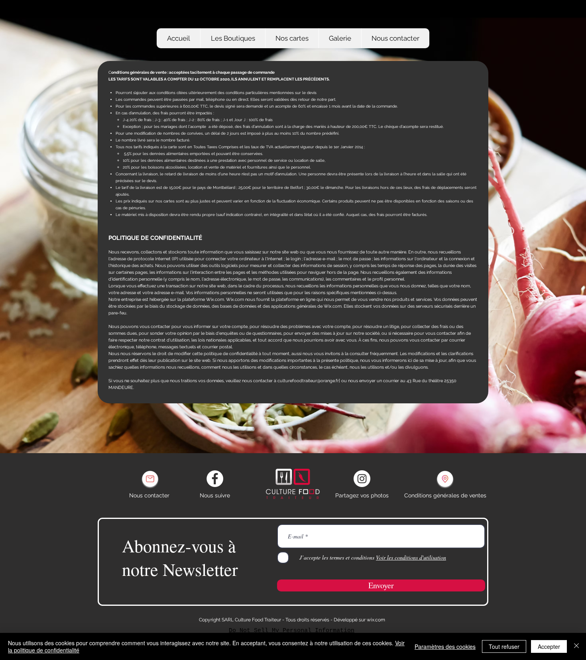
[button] (292, 38)
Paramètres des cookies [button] (445, 646)
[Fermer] (576, 646)
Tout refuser (504, 646)
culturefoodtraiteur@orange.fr (308, 380)
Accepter (549, 646)
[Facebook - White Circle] (214, 478)
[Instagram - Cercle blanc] (362, 478)
